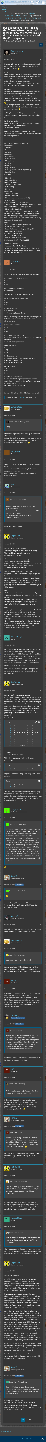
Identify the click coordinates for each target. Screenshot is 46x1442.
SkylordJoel (21, 398)
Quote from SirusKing (17, 1084)
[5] (8, 735)
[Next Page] (34, 1420)
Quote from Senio (15, 1030)
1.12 (38, 18)
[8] (8, 741)
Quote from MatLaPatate (18, 1182)
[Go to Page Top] (42, 1439)
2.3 (16, 16)
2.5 (19, 16)
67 (23, 1420)
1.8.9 (20, 18)
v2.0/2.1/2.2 (9, 16)
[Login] (38, 2)
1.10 (30, 18)
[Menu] (43, 3)
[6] (8, 737)
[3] (8, 730)
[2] (8, 728)
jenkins (31, 14)
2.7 (26, 16)
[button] (35, 722)
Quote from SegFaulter (17, 955)
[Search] (32, 3)
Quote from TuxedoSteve (18, 1382)
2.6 (23, 16)
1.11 (34, 18)
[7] (8, 739)
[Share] (41, 45)
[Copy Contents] (38, 722)
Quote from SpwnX (16, 1233)
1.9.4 (25, 18)
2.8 (30, 16)
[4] (8, 732)
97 (30, 1420)
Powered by (23, 1439)
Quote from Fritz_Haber (17, 499)
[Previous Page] (12, 1420)
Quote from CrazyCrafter (18, 824)
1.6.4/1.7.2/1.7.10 (11, 18)
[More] (40, 59)
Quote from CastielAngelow (19, 422)
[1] (8, 726)
